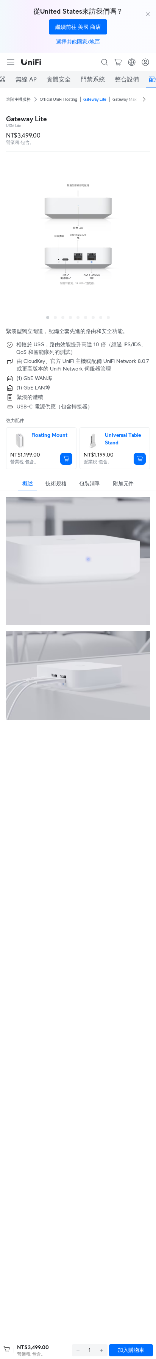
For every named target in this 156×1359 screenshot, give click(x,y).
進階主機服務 (18, 99)
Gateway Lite (94, 99)
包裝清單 (89, 483)
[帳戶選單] (145, 62)
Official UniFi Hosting (58, 99)
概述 (27, 483)
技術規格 (55, 483)
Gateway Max (124, 99)
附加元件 (123, 483)
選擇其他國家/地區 (78, 42)
